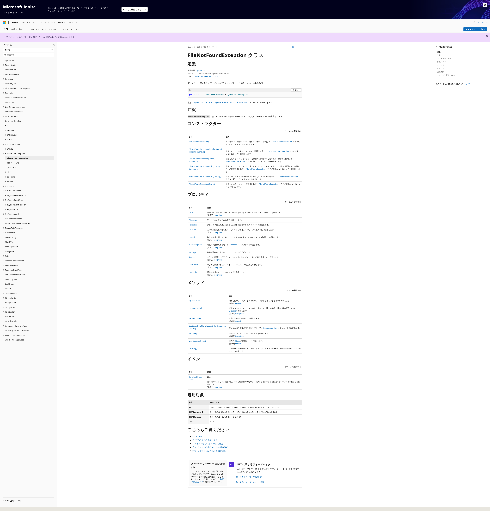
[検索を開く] (474, 22)
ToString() (193, 348)
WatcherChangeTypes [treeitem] (14, 340)
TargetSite (193, 272)
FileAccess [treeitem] (9, 130)
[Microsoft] (4, 22)
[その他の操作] (300, 47)
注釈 (438, 55)
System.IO (200, 70)
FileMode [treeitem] (9, 149)
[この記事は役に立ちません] (468, 84)
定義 (438, 52)
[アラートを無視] (485, 5)
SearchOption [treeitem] (11, 279)
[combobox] (28, 50)
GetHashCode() (195, 318)
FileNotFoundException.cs (205, 76)
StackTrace (193, 264)
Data (191, 212)
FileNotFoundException (282, 141)
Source (192, 257)
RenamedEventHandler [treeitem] (15, 274)
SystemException (223, 102)
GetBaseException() (197, 308)
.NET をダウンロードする (475, 29)
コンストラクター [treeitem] (14, 163)
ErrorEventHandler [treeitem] (13, 121)
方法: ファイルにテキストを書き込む (209, 450)
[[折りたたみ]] (54, 45)
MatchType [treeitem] (10, 242)
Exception (207, 102)
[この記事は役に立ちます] (465, 84)
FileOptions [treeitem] (10, 177)
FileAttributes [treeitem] (11, 135)
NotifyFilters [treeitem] (10, 251)
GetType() (193, 333)
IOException (241, 102)
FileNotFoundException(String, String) (205, 176)
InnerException (195, 245)
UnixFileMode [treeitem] (11, 321)
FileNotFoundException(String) (202, 184)
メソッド (440, 65)
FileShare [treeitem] (9, 181)
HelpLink (192, 229)
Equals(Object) (195, 300)
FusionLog (193, 225)
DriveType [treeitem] (9, 102)
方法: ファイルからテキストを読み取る (210, 447)
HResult (192, 237)
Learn (190, 47)
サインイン (482, 22)
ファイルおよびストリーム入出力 (207, 443)
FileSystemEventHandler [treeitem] (15, 205)
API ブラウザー (209, 47)
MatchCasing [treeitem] (10, 237)
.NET (198, 47)
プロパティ (441, 62)
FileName (193, 220)
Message (192, 252)
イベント (440, 68)
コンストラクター (444, 58)
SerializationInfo (270, 328)
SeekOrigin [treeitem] (10, 284)
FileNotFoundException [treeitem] (17, 158)
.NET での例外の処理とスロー (206, 440)
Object (196, 102)
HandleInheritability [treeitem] (13, 218)
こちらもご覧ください (446, 75)
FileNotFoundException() (199, 141)
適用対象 (440, 72)
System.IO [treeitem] (9, 60)
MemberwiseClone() (197, 341)
